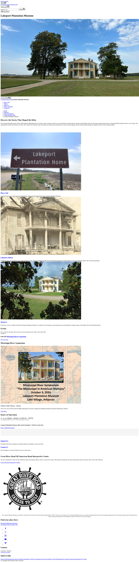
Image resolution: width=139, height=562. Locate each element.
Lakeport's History (7, 257)
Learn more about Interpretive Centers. (10, 462)
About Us (6, 105)
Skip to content (4, 1)
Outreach (6, 112)
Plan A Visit (4, 428)
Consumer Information (74, 559)
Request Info (11, 523)
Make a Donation (8, 106)
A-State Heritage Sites (7, 99)
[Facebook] (5, 529)
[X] (5, 533)
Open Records (45, 559)
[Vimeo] (5, 544)
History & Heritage (9, 113)
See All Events (4, 339)
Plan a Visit (7, 102)
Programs (3, 523)
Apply (16, 523)
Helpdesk (59, 559)
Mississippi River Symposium (16, 336)
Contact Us (7, 108)
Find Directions (11, 428)
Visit (6, 523)
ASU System (83, 559)
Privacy (51, 559)
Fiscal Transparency (37, 559)
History (6, 103)
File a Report (65, 559)
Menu (2, 3)
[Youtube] (5, 540)
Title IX (55, 559)
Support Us (4, 441)
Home (5, 110)
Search (2, 9)
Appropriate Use (27, 559)
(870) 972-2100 (6, 552)
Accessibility (20, 559)
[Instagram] (5, 537)
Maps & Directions (5, 559)
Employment (13, 559)
